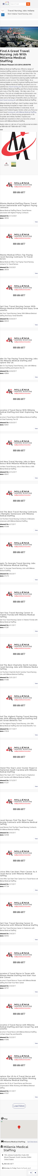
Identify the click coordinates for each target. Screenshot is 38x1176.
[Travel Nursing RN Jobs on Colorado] (13, 164)
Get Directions (32, 1142)
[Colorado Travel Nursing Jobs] (6, 164)
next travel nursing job (7, 100)
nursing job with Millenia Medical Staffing (22, 112)
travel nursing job (15, 87)
